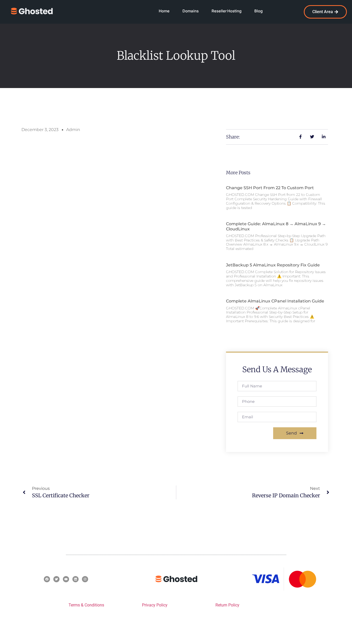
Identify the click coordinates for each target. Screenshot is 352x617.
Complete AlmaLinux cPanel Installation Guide (275, 301)
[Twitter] (56, 579)
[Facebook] (47, 579)
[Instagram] (85, 579)
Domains (190, 10)
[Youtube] (66, 579)
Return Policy (227, 605)
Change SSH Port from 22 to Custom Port (270, 187)
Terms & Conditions (86, 605)
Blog (258, 10)
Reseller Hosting (226, 10)
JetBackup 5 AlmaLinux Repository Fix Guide (273, 265)
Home (164, 10)
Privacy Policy (154, 605)
